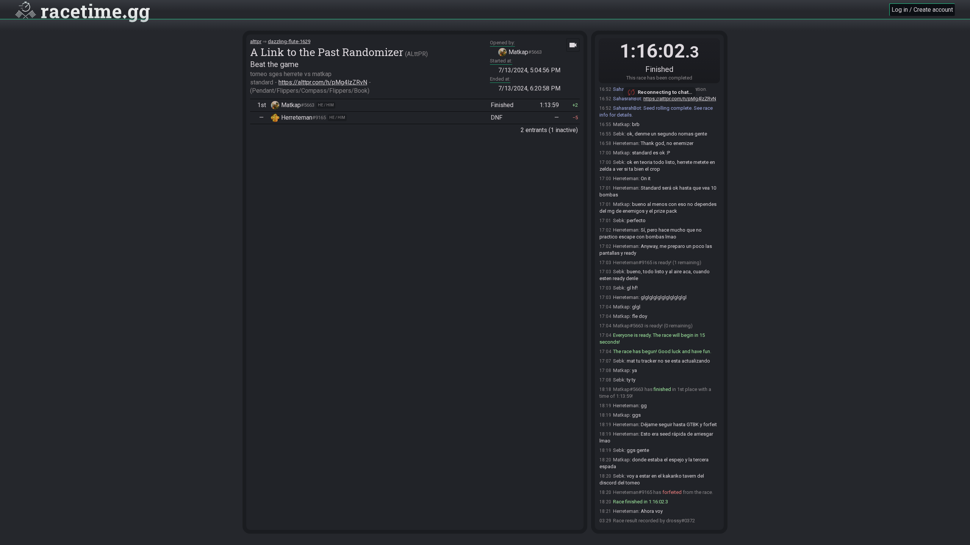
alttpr (255, 41)
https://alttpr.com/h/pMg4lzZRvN (322, 82)
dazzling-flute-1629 (289, 41)
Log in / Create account (922, 9)
